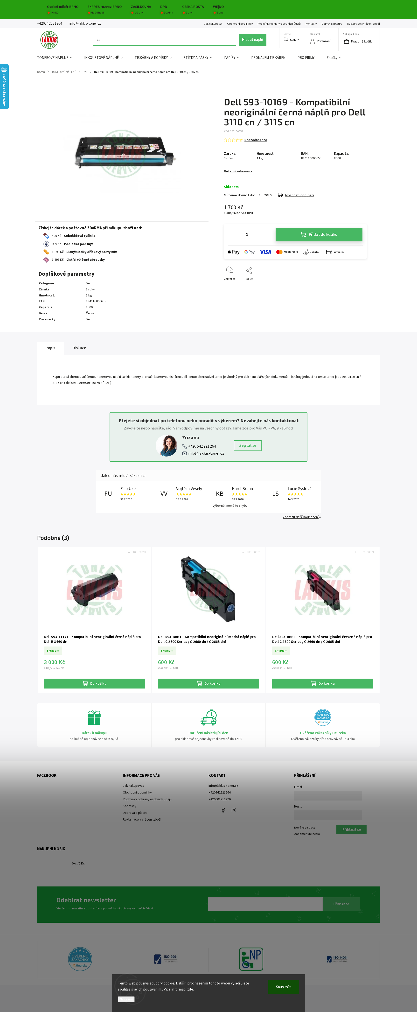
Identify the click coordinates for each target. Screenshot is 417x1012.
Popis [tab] (50, 348)
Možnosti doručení (299, 195)
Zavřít (359, 287)
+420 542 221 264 (202, 446)
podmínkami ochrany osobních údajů (128, 908)
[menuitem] (57, 58)
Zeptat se (247, 446)
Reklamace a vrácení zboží (363, 24)
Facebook (223, 810)
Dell (88, 283)
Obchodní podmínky (240, 24)
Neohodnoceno (255, 140)
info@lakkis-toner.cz (206, 453)
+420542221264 (219, 792)
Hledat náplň (252, 39)
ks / (78, 863)
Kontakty (311, 24)
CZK (293, 39)
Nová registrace (304, 827)
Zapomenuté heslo (307, 834)
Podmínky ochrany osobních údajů (279, 24)
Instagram (233, 810)
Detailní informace (238, 171)
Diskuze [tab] (79, 348)
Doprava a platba (331, 24)
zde (190, 989)
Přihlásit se (341, 904)
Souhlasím (283, 987)
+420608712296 (219, 799)
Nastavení (126, 999)
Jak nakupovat (213, 24)
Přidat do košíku (323, 235)
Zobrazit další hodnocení (301, 517)
